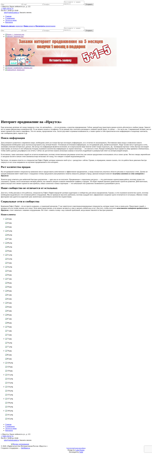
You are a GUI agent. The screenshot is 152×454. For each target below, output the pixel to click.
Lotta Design (79, 450)
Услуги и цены (11, 20)
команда (29, 26)
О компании (10, 18)
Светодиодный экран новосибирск (76, 448)
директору (12, 26)
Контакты (9, 22)
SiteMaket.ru (25, 448)
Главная (8, 16)
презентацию (45, 26)
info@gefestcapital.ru (11, 12)
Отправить (89, 4)
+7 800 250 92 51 (7, 8)
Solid (81, 452)
